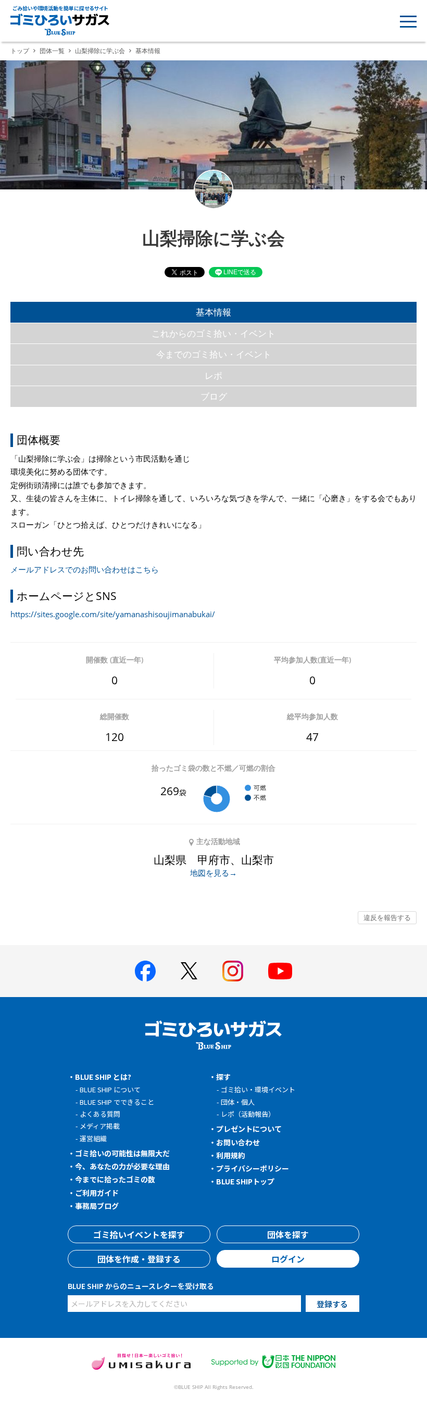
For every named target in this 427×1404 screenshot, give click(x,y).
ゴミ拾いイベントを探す (139, 1234)
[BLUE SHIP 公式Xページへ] (189, 970)
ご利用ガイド (97, 1193)
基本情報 (213, 312)
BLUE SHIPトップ (245, 1181)
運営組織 (93, 1138)
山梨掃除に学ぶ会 (100, 50)
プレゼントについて (249, 1129)
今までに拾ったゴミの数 (115, 1179)
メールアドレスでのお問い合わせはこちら (84, 569)
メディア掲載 (100, 1126)
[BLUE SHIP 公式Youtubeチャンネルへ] (280, 971)
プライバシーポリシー (252, 1168)
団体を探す (288, 1234)
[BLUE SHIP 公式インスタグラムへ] (232, 971)
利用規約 (230, 1155)
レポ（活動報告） (248, 1114)
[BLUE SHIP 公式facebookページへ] (145, 971)
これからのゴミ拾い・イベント (213, 333)
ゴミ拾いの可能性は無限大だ (122, 1153)
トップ (19, 50)
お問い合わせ (238, 1142)
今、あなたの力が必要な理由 (122, 1166)
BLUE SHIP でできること (117, 1102)
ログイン (288, 1259)
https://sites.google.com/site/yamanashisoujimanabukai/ (112, 614)
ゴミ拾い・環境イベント (258, 1089)
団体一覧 (52, 50)
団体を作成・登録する (139, 1259)
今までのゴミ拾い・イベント (213, 354)
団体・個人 (238, 1102)
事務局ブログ (97, 1206)
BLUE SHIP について (110, 1089)
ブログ (213, 396)
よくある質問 (100, 1114)
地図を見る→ (213, 872)
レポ (213, 375)
